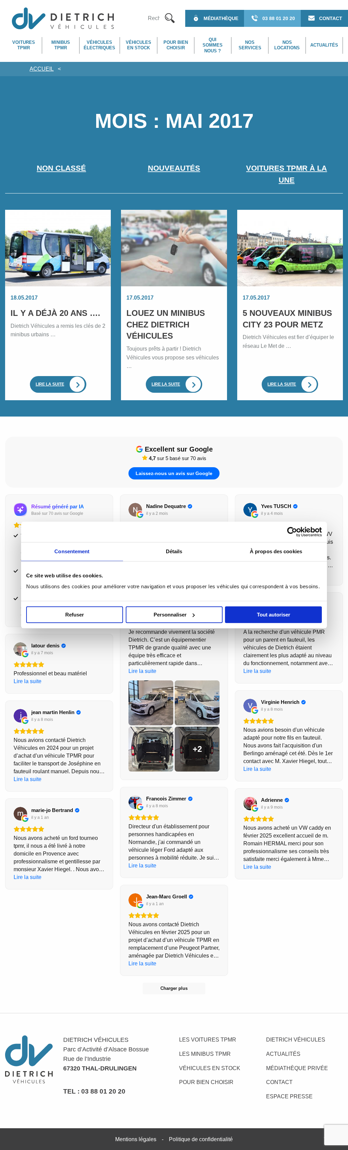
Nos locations (287, 45)
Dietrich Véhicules (295, 1040)
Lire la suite (50, 384)
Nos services (250, 45)
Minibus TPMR (60, 45)
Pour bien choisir (175, 45)
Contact (279, 1082)
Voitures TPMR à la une (286, 174)
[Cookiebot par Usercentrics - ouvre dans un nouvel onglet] (292, 532)
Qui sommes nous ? (213, 45)
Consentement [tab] (71, 551)
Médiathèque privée (297, 1068)
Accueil (42, 69)
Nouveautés (174, 168)
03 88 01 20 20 (103, 1091)
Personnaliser (170, 615)
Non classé (61, 168)
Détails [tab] (174, 551)
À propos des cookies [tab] (276, 551)
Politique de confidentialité (201, 1139)
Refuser (74, 615)
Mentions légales (135, 1139)
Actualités (324, 45)
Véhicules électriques (99, 45)
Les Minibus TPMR (205, 1054)
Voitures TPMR (23, 45)
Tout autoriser (273, 615)
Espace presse (289, 1096)
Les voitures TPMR (207, 1040)
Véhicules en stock (138, 45)
